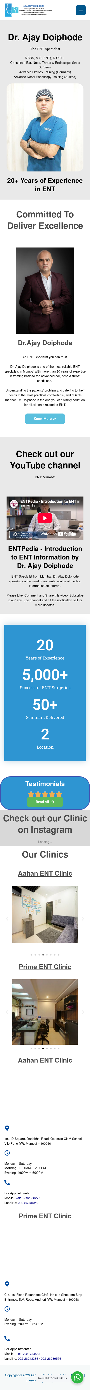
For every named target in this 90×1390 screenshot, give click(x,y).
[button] (7, 918)
